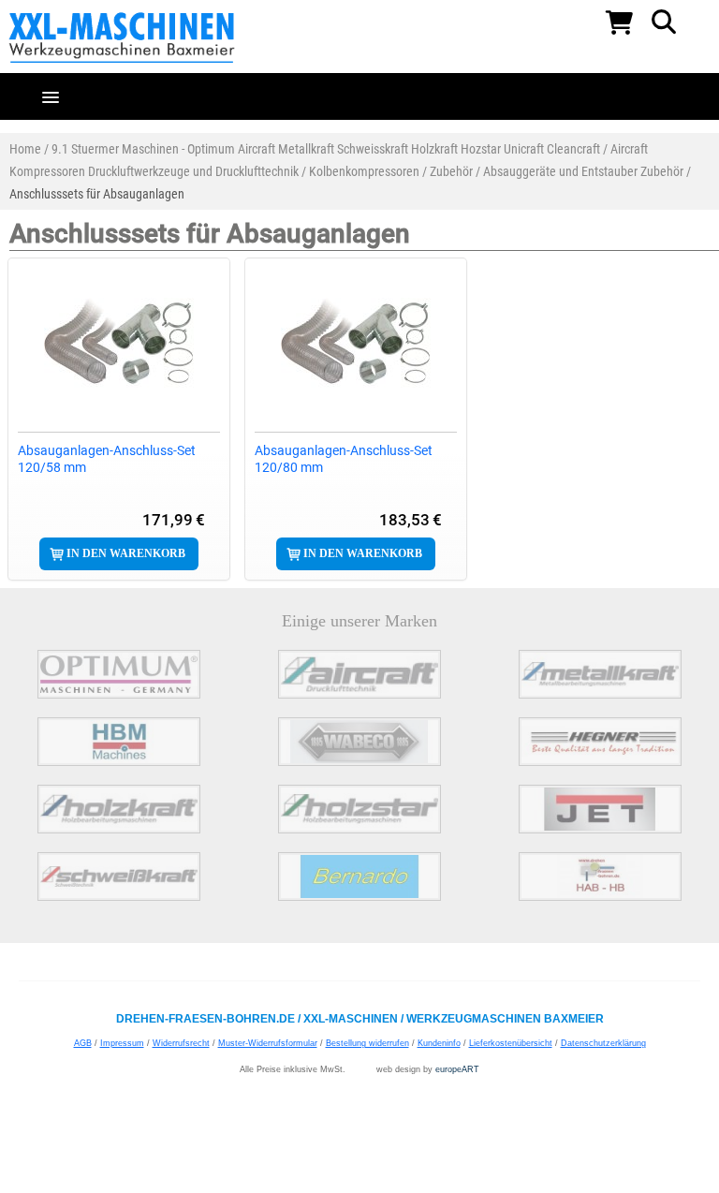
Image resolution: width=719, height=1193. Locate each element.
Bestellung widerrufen (367, 1043)
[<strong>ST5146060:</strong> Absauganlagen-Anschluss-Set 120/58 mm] (119, 343)
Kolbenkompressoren (364, 171)
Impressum (122, 1043)
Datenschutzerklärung (603, 1043)
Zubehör (451, 171)
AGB (83, 1043)
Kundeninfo (439, 1043)
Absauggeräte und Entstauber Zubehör (583, 171)
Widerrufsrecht (181, 1043)
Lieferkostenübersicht (510, 1043)
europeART (457, 1069)
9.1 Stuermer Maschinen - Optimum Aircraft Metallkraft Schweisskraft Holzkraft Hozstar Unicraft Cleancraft (325, 148)
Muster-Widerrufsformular (267, 1043)
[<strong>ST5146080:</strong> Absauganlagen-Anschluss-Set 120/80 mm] (356, 343)
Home (25, 148)
